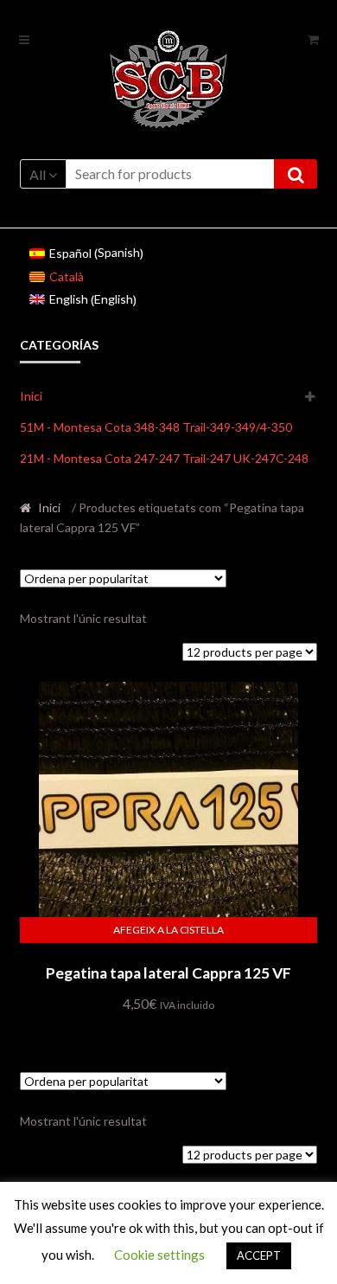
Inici (31, 395)
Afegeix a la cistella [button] (168, 929)
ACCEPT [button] (259, 1255)
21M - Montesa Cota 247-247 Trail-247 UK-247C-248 (164, 458)
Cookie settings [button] (159, 1254)
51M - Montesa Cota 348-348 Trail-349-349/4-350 (156, 427)
